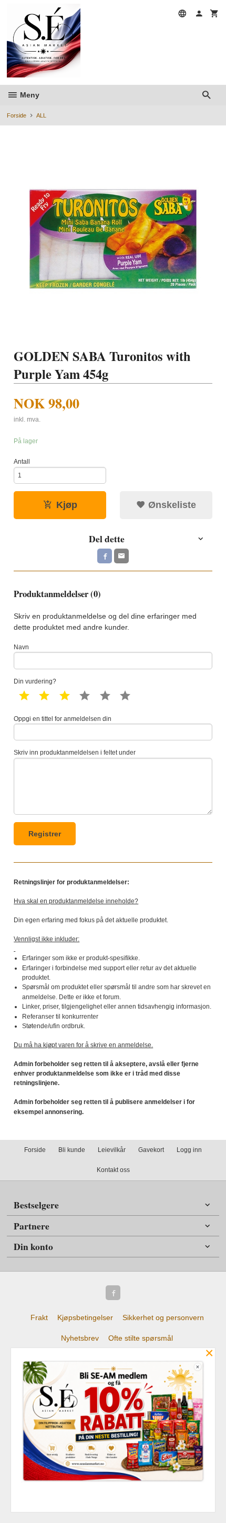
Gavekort (151, 1150)
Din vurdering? (35, 681)
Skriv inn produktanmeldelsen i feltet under (75, 752)
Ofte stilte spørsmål (140, 1338)
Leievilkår (112, 1150)
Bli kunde (71, 1150)
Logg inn (189, 1150)
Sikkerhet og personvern (163, 1317)
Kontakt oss (113, 1170)
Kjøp (66, 505)
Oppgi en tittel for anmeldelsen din (62, 719)
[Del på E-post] (121, 556)
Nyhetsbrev (80, 1338)
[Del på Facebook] (104, 556)
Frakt (39, 1317)
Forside (16, 115)
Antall (22, 461)
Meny (28, 95)
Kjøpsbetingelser (85, 1317)
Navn (21, 647)
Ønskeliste (171, 505)
